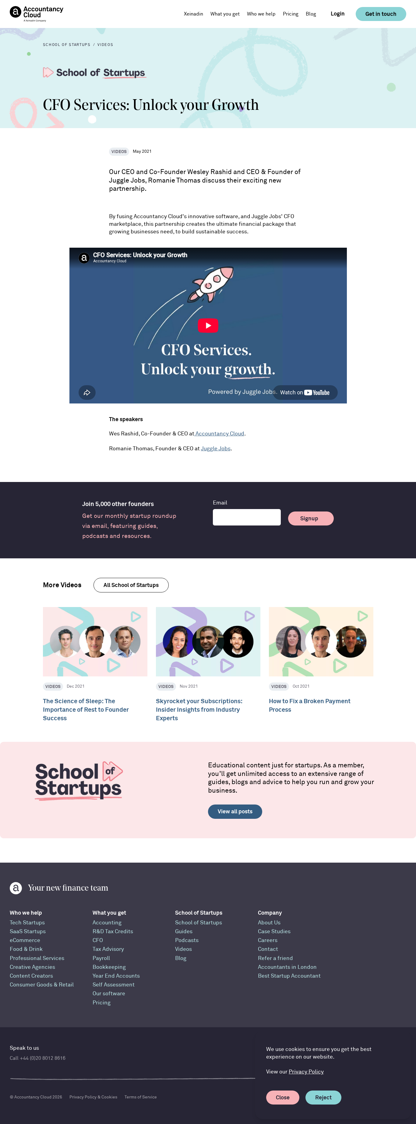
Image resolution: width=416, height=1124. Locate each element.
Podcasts (187, 940)
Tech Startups (27, 922)
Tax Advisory (108, 949)
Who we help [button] (261, 14)
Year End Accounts (116, 975)
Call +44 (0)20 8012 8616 (37, 1058)
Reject (323, 1097)
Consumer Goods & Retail (42, 984)
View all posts (235, 811)
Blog (311, 14)
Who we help (26, 912)
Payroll (101, 958)
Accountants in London (287, 967)
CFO (98, 940)
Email (220, 502)
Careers (267, 940)
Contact (268, 949)
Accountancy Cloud (219, 433)
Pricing (290, 14)
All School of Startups (131, 584)
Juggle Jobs (216, 448)
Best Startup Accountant (289, 975)
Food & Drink (26, 949)
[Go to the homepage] (36, 14)
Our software (109, 993)
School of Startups (198, 912)
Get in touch (381, 13)
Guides (183, 931)
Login (338, 13)
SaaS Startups (28, 931)
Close (283, 1097)
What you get (109, 912)
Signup (309, 518)
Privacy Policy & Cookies (93, 1097)
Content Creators (31, 975)
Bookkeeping (109, 967)
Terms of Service (141, 1097)
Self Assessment (114, 984)
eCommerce (25, 940)
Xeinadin (193, 14)
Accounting (107, 922)
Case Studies (274, 931)
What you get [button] (225, 14)
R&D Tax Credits (113, 931)
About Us (269, 922)
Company (270, 912)
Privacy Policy (306, 1071)
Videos (183, 949)
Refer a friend (275, 958)
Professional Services (37, 958)
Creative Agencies (32, 967)
